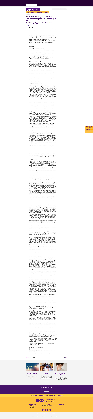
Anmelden (47, 392)
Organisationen (51, 395)
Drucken (65, 357)
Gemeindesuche (60, 395)
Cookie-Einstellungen (48, 413)
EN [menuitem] (57, 8)
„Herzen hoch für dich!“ (32, 373)
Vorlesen (28, 25)
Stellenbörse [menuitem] (60, 8)
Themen (46, 12)
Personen (46, 395)
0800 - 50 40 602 (89, 126)
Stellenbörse (32, 395)
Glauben (33, 12)
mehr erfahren (32, 378)
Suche (66, 8)
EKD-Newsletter (88, 130)
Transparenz (53, 413)
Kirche (28, 12)
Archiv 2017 (55, 6)
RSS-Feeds (55, 395)
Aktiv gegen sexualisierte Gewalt (60, 374)
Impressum (39, 413)
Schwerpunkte (39, 12)
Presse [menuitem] (63, 8)
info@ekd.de (88, 129)
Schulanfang (46, 373)
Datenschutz (49, 2)
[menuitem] (54, 9)
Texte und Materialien (41, 395)
